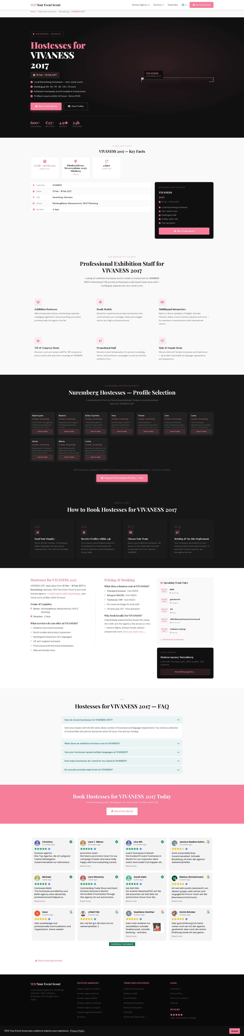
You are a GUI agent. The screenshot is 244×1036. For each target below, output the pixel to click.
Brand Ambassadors (133, 1007)
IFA (171, 609)
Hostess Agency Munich (88, 993)
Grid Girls (128, 1012)
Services (157, 5)
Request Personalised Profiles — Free (124, 478)
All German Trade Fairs (173, 639)
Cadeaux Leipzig (178, 629)
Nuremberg (64, 11)
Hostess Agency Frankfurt (88, 989)
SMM (172, 589)
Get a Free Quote (47, 106)
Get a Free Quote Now (50, 960)
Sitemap (174, 1003)
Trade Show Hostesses (134, 989)
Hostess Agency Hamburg (89, 1003)
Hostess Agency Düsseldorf (89, 1012)
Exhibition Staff (130, 993)
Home (33, 11)
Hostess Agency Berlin (87, 998)
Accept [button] (234, 1031)
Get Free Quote (203, 5)
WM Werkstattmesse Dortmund (185, 619)
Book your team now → (134, 631)
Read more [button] (85, 866)
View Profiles (77, 106)
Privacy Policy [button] (77, 1031)
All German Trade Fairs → (135, 1017)
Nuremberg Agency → (185, 672)
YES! (45, 5)
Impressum (175, 989)
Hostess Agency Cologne (88, 1007)
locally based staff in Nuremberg (64, 593)
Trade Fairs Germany (47, 11)
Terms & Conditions (179, 998)
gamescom (175, 599)
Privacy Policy (176, 993)
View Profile (43, 431)
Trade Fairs (173, 5)
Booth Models (130, 998)
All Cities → (82, 1017)
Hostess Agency (139, 5)
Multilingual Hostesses (134, 1003)
